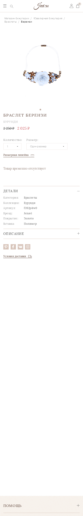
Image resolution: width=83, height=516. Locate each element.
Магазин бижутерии (16, 18)
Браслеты (10, 21)
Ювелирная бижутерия (48, 18)
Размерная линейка (16, 155)
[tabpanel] (42, 68)
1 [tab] (40, 109)
